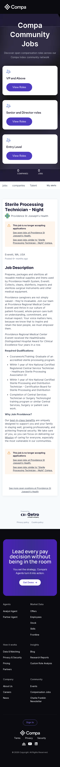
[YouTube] (24, 744)
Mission (9, 437)
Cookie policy (37, 522)
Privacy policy (23, 522)
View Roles (19, 87)
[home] (14, 7)
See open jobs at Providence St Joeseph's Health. (29, 234)
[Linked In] (36, 744)
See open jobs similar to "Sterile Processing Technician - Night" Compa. (33, 241)
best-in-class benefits (22, 420)
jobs (4, 185)
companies (18, 185)
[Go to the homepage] (30, 732)
